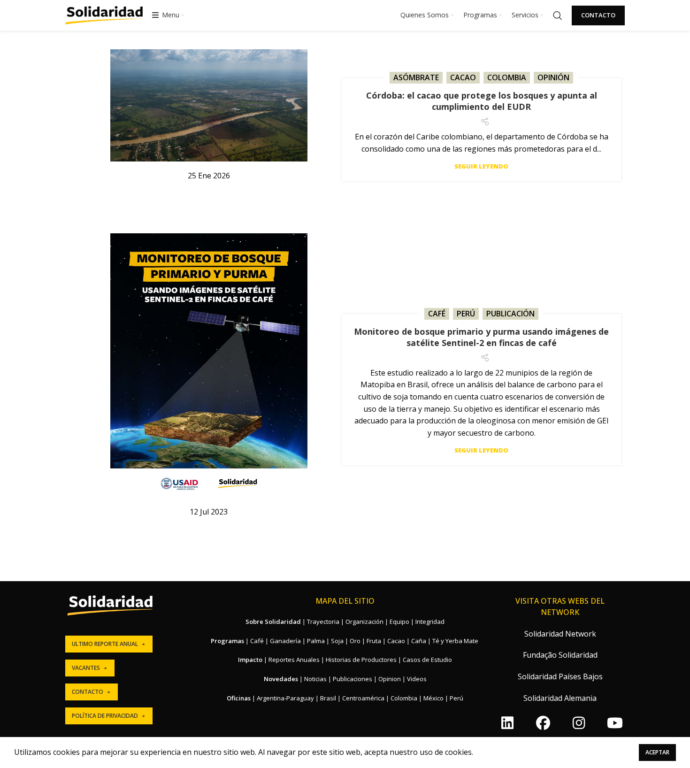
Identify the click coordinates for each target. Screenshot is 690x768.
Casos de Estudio (427, 659)
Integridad (430, 621)
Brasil (328, 698)
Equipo (399, 621)
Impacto (250, 659)
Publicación (510, 313)
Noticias (315, 679)
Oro (355, 641)
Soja (337, 641)
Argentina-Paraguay (285, 698)
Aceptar (657, 752)
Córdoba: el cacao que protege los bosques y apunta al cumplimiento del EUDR (481, 101)
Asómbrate (416, 77)
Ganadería (285, 641)
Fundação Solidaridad (560, 655)
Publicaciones (352, 679)
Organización (364, 621)
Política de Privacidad (105, 716)
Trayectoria (323, 621)
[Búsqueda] (557, 15)
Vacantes (86, 668)
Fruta (374, 641)
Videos (417, 679)
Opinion (389, 679)
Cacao (463, 77)
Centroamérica (363, 698)
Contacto (598, 15)
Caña (418, 641)
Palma (316, 641)
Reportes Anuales (294, 659)
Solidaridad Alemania (560, 698)
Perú (466, 313)
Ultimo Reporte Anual (105, 644)
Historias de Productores (361, 659)
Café (436, 313)
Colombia (506, 77)
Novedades (281, 679)
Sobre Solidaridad (273, 621)
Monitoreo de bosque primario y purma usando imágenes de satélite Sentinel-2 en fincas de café (481, 337)
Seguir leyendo (481, 166)
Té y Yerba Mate (455, 641)
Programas (227, 641)
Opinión (553, 77)
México (433, 698)
